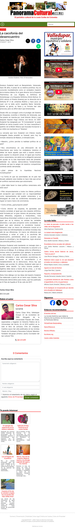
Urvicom (41, 526)
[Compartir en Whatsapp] (38, 46)
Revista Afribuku (49, 330)
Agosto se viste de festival (53, 268)
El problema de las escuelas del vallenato (57, 244)
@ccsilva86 (21, 340)
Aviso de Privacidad (15, 397)
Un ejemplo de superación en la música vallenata (8, 427)
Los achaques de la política (8, 457)
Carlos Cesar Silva (7, 40)
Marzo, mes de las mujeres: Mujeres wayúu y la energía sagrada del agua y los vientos (23, 460)
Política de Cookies (46, 516)
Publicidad (29, 516)
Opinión (3, 29)
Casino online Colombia (51, 338)
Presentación (21, 516)
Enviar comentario (31, 397)
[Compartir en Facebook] (33, 41)
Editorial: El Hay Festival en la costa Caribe (23, 427)
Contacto (12, 516)
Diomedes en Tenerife (51, 238)
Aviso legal (36, 516)
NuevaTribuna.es (49, 327)
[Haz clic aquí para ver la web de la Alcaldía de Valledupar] (59, 44)
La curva (19, 309)
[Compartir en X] (28, 41)
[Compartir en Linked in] (38, 41)
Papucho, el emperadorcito (53, 274)
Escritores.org (48, 334)
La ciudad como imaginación (53, 232)
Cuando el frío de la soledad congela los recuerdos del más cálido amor (7, 493)
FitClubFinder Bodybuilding (53, 323)
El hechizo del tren (50, 313)
